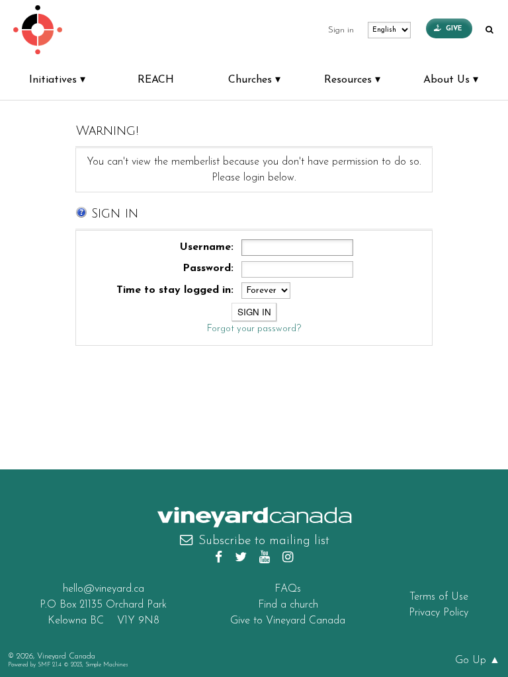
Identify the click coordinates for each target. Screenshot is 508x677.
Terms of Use (438, 597)
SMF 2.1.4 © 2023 (60, 665)
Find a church (288, 605)
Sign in (341, 30)
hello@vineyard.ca (103, 589)
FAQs (288, 589)
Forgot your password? (254, 329)
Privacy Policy (438, 613)
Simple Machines (106, 665)
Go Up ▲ (477, 660)
